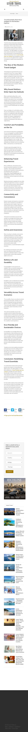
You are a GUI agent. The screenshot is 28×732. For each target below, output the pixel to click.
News (17, 13)
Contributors (17, 726)
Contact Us (11, 726)
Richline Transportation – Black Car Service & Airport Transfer (20, 511)
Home (6, 726)
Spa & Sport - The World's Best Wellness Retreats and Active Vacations (20, 649)
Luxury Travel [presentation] (9, 505)
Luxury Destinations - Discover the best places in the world (19, 612)
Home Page (12, 13)
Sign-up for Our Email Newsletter (14, 415)
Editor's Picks (8, 728)
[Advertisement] (14, 429)
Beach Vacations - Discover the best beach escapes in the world (20, 579)
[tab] (9, 505)
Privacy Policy (15, 728)
